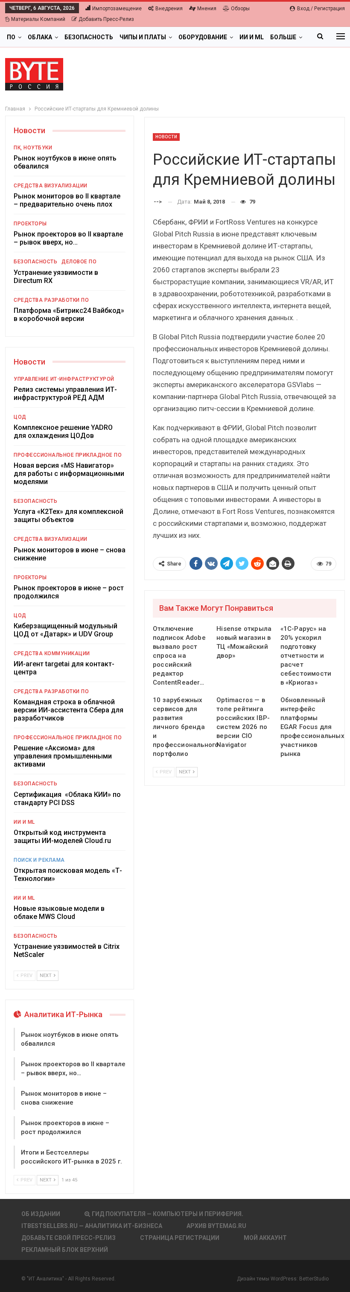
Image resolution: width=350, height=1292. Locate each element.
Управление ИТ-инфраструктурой (64, 379)
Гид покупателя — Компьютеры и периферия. (167, 1213)
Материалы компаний (38, 19)
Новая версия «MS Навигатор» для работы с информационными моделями (69, 473)
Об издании (40, 1213)
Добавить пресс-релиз (106, 19)
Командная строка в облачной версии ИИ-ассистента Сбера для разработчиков (68, 710)
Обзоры (240, 9)
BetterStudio (314, 1279)
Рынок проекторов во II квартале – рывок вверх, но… (68, 238)
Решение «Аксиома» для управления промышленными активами (63, 756)
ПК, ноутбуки (33, 148)
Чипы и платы (143, 37)
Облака (40, 37)
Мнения (206, 9)
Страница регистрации (179, 1237)
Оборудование (202, 37)
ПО (11, 37)
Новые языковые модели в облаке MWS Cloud (59, 912)
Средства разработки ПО (51, 300)
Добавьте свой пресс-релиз (68, 1237)
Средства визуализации (51, 186)
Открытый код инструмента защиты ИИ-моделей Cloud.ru (62, 836)
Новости (166, 136)
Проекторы (30, 224)
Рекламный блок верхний (64, 1249)
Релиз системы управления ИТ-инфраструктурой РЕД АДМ (65, 393)
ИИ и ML (251, 37)
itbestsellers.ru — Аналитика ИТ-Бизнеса (91, 1225)
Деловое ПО (78, 262)
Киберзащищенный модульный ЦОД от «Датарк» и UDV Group (65, 630)
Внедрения (169, 9)
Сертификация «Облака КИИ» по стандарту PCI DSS (67, 798)
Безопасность (88, 37)
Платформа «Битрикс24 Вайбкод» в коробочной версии (69, 314)
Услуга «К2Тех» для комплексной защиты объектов (68, 515)
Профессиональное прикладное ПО (68, 455)
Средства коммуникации (52, 653)
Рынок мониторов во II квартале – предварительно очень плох (67, 200)
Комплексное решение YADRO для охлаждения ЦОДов (63, 431)
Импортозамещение (117, 9)
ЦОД (20, 417)
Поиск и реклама (39, 860)
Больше (283, 37)
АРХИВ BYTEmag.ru (216, 1225)
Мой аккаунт (265, 1237)
